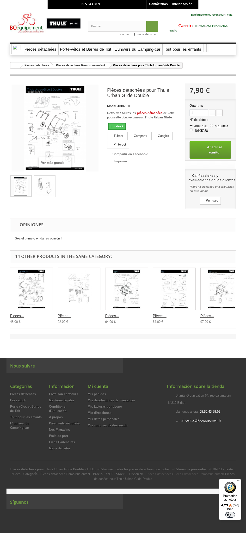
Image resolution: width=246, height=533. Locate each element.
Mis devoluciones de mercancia (111, 400)
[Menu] (238, 482)
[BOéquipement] (45, 22)
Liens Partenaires (62, 442)
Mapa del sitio (59, 448)
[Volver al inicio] (15, 65)
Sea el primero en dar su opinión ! (38, 238)
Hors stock (18, 400)
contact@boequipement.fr (203, 420)
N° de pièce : (199, 120)
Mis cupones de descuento (108, 425)
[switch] (230, 515)
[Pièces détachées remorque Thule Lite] (221, 289)
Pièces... (17, 316)
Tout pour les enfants (26, 417)
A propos (56, 417)
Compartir (140, 136)
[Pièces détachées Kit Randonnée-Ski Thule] (174, 289)
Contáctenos (158, 4)
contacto (126, 34)
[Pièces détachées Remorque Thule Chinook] (79, 289)
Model (111, 106)
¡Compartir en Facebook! (129, 154)
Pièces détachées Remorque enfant (80, 65)
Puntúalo (211, 200)
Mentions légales (61, 400)
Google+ (163, 136)
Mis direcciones (99, 413)
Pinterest (119, 144)
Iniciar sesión (182, 4)
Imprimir (120, 161)
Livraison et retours (63, 394)
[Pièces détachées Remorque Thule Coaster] (31, 289)
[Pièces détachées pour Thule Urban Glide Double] (20, 186)
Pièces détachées (37, 65)
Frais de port (58, 436)
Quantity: (196, 105)
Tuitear (118, 136)
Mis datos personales (103, 419)
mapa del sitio (146, 34)
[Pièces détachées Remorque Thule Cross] (126, 289)
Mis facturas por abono (105, 406)
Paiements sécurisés (64, 423)
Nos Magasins (59, 429)
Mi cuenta (98, 386)
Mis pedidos (97, 394)
